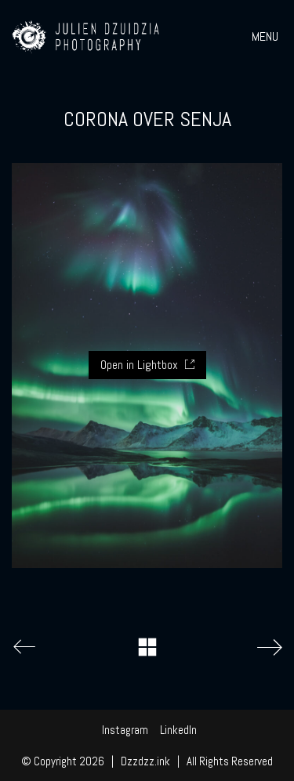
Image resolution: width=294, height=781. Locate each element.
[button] (267, 37)
